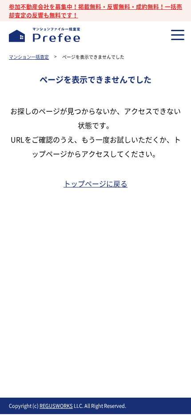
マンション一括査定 (29, 56)
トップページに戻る (95, 183)
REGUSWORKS (56, 406)
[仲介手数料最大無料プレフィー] (44, 35)
